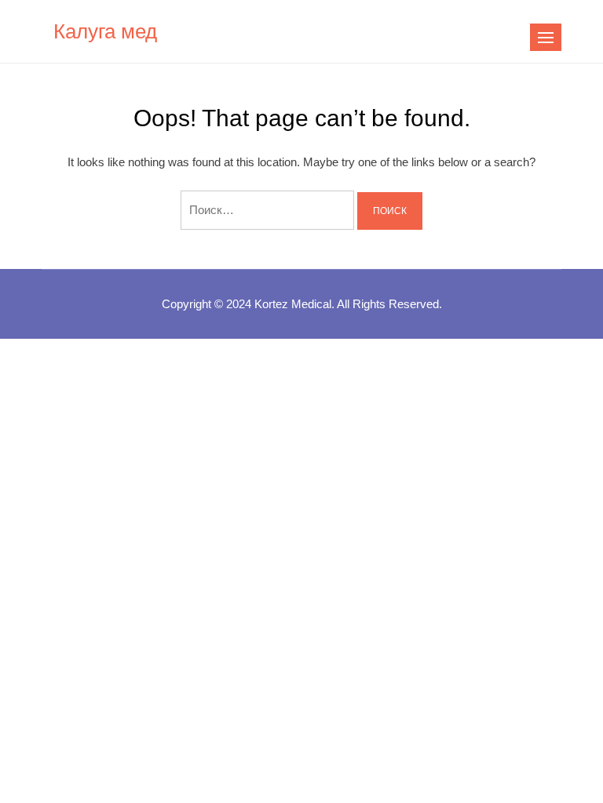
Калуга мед (105, 31)
